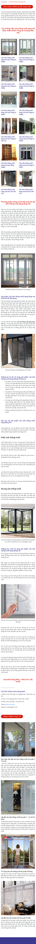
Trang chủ (4, 2)
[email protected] (10, 704)
